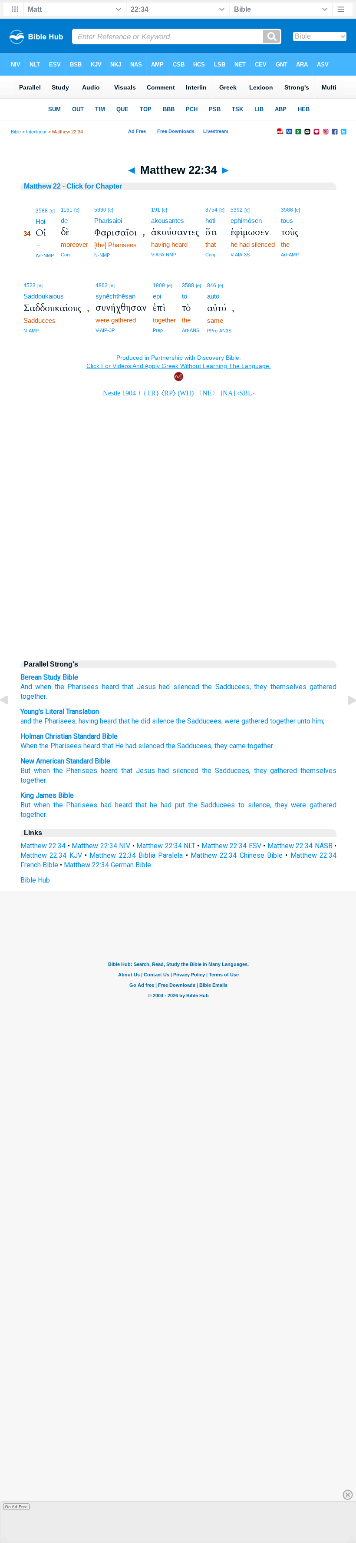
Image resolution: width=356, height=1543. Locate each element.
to (184, 296)
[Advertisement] (178, 578)
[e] (52, 210)
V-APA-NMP (163, 254)
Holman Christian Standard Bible (69, 736)
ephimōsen (246, 220)
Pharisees (83, 687)
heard (110, 687)
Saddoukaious (43, 296)
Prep (158, 330)
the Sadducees (211, 805)
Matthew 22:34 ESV (231, 846)
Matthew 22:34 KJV (51, 855)
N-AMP (31, 330)
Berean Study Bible (49, 677)
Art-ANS (190, 330)
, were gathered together (258, 721)
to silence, (254, 805)
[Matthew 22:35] (345, 720)
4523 (29, 285)
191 (155, 210)
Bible (16, 131)
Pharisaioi (108, 220)
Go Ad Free (16, 1506)
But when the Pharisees (58, 771)
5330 (100, 210)
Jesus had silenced (168, 687)
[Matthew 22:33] (11, 720)
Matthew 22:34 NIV (101, 846)
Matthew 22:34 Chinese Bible (237, 855)
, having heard (96, 721)
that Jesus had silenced (159, 771)
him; (317, 721)
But (25, 805)
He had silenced (139, 746)
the (59, 687)
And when (35, 687)
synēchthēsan (115, 296)
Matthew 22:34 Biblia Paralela (136, 855)
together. (33, 696)
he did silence (152, 721)
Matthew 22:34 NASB (300, 846)
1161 (67, 210)
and (25, 721)
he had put (167, 805)
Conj (65, 254)
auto (213, 296)
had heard (116, 805)
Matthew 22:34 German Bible (107, 865)
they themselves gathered (295, 687)
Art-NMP (45, 255)
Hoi (40, 221)
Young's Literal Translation (59, 711)
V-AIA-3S (240, 254)
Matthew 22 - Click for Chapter (73, 186)
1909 (159, 285)
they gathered (275, 771)
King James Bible (47, 795)
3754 (211, 210)
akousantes (167, 220)
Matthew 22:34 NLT (165, 846)
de (64, 220)
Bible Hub (35, 880)
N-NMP (102, 255)
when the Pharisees (66, 805)
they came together (243, 746)
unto (303, 721)
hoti (210, 220)
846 (211, 285)
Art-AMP (290, 254)
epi (157, 296)
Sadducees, (233, 687)
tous (287, 220)
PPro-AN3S (219, 330)
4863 (102, 285)
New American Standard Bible (65, 761)
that (127, 687)
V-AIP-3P (105, 330)
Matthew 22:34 (43, 846)
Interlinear (36, 131)
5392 (237, 210)
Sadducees (203, 721)
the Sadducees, (226, 771)
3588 (42, 211)
